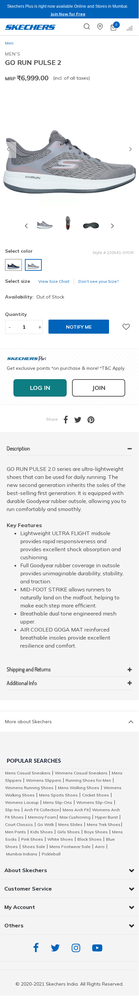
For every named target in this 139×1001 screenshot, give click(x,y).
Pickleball (51, 853)
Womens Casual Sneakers (81, 772)
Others (14, 925)
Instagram (78, 947)
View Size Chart (53, 281)
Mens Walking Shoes (78, 787)
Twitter (56, 947)
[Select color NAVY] (14, 264)
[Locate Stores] (104, 26)
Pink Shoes (32, 839)
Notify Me (79, 327)
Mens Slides (70, 824)
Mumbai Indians (21, 853)
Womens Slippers (43, 780)
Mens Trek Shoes (103, 824)
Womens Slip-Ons (94, 802)
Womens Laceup (22, 802)
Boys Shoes (96, 831)
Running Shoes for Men (88, 780)
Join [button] (98, 388)
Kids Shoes (41, 831)
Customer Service (28, 888)
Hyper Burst (106, 817)
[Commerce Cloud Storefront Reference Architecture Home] (30, 27)
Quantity (16, 314)
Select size (17, 281)
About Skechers (25, 870)
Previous (26, 225)
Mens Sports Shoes (58, 795)
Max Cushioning (75, 817)
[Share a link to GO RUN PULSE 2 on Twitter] (81, 421)
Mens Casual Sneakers (27, 772)
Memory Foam (42, 817)
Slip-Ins (12, 809)
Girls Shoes (68, 831)
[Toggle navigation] (130, 26)
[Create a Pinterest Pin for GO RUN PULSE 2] (94, 421)
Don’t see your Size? (98, 281)
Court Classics (19, 824)
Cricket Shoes (95, 795)
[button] (8, 150)
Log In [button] (40, 388)
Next (112, 225)
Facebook (37, 947)
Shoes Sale (33, 846)
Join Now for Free (67, 13)
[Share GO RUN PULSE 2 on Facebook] (68, 421)
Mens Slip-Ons (57, 802)
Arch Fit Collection (41, 809)
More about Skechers (28, 722)
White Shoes (60, 839)
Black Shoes (89, 839)
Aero (100, 846)
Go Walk (45, 824)
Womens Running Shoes (29, 787)
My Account (19, 907)
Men (9, 43)
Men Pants (15, 831)
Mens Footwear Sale (70, 846)
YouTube (99, 947)
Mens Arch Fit (76, 809)
